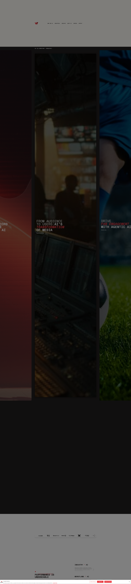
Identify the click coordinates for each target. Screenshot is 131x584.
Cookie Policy (55, 582)
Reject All (100, 581)
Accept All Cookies (108, 581)
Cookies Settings (93, 581)
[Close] (129, 582)
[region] (65, 582)
